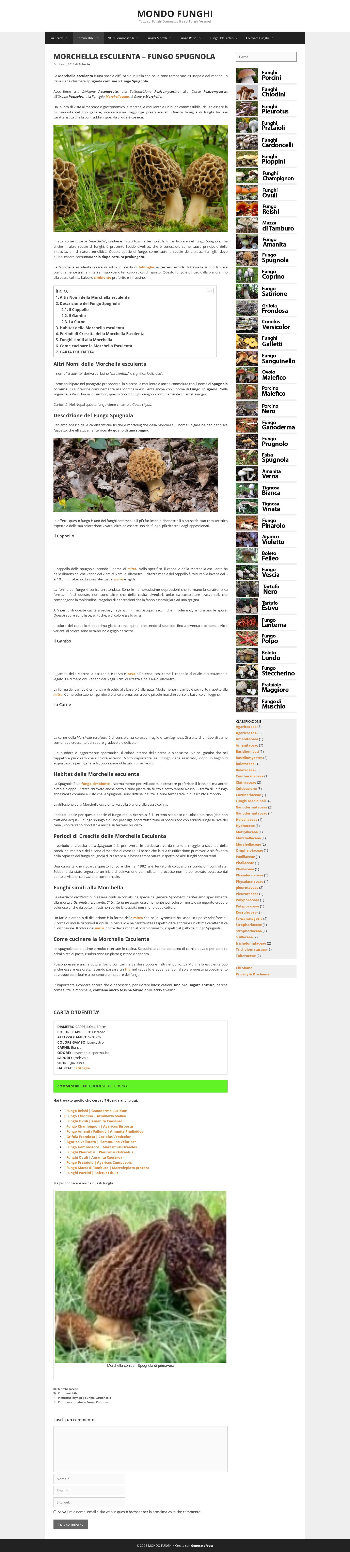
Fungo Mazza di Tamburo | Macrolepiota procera (107, 1167)
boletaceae (245, 763)
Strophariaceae (249, 924)
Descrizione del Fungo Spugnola (90, 303)
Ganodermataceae (251, 807)
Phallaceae (245, 862)
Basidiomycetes (249, 757)
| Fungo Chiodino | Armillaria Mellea (95, 1116)
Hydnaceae (245, 825)
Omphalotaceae (249, 850)
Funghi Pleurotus (222, 38)
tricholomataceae (251, 943)
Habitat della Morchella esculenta (92, 327)
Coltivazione (246, 788)
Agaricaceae (246, 726)
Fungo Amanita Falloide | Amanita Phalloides (104, 1131)
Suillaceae (244, 937)
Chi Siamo (244, 967)
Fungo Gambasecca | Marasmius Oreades (101, 1147)
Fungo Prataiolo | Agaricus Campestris (99, 1162)
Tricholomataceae (251, 949)
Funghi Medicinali (251, 801)
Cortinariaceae (248, 794)
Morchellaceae (68, 1389)
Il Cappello (79, 309)
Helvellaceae (246, 819)
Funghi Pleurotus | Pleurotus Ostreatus (99, 1152)
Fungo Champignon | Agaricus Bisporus (100, 1126)
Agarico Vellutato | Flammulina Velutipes (101, 1141)
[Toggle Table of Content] (207, 290)
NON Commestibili (121, 38)
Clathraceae (246, 782)
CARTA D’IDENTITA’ (77, 351)
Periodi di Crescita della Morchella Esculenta (102, 333)
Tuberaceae (246, 955)
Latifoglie (82, 1068)
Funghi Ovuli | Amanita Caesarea (94, 1121)
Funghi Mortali (156, 38)
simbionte (102, 277)
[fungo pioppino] (266, 165)
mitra (131, 568)
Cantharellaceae (250, 776)
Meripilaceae (247, 832)
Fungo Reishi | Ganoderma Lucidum (96, 1110)
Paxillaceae (245, 856)
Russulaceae (246, 912)
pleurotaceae (247, 887)
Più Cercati (56, 38)
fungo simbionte (95, 783)
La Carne (77, 321)
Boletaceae (245, 770)
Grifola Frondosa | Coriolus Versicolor (98, 1136)
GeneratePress (202, 1545)
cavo (131, 673)
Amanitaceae (247, 739)
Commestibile (67, 1393)
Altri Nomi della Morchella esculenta (95, 297)
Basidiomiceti (247, 751)
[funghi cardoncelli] (266, 148)
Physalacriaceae (249, 875)
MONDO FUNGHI (175, 13)
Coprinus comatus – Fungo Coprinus (83, 1402)
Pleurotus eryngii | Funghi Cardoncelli (84, 1398)
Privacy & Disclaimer (253, 974)
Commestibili (86, 38)
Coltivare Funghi (257, 38)
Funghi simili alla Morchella (86, 339)
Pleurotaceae (247, 893)
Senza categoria (249, 918)
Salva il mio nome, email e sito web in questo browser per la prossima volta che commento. (129, 1511)
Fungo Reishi (188, 38)
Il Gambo (77, 315)
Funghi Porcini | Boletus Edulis (92, 1172)
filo (128, 969)
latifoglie (146, 267)
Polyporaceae (247, 900)
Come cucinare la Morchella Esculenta (96, 345)
